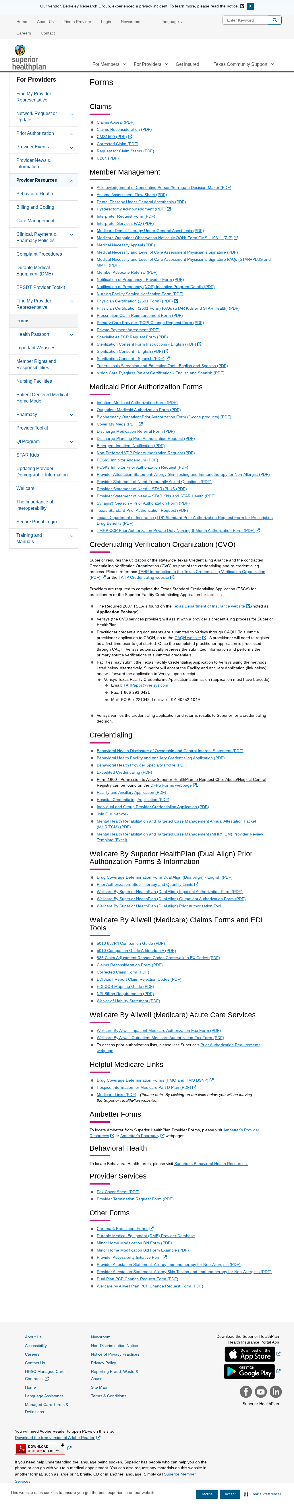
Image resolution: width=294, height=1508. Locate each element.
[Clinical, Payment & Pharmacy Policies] (71, 234)
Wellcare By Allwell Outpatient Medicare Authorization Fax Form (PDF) (160, 1037)
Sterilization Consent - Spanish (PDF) (134, 358)
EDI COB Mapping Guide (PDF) (125, 986)
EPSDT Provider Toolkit (40, 287)
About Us (45, 21)
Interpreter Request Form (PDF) (126, 216)
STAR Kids (27, 455)
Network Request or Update (36, 116)
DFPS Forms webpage (174, 785)
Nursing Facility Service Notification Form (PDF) (140, 294)
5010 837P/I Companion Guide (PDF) (131, 943)
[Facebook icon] (245, 1392)
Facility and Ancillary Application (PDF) (131, 792)
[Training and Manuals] (71, 535)
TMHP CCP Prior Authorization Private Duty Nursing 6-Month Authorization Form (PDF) (179, 530)
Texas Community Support (240, 64)
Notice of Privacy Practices (115, 1354)
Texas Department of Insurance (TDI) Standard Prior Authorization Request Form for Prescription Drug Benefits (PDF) (185, 520)
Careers (23, 33)
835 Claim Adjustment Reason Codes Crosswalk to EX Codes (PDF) (158, 957)
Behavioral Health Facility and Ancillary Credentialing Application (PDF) (161, 758)
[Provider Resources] (71, 180)
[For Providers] (166, 65)
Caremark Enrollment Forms (126, 1228)
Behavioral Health (34, 193)
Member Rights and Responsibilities (36, 364)
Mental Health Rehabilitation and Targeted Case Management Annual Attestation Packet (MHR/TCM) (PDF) (176, 824)
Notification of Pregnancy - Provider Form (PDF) (140, 279)
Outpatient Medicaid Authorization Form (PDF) (139, 409)
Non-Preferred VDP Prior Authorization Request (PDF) (146, 453)
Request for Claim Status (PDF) (125, 151)
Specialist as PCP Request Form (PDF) (132, 337)
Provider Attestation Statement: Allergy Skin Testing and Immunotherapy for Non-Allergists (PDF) (184, 1271)
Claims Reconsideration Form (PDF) (130, 965)
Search (275, 20)
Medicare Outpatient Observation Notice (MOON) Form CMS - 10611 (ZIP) (168, 237)
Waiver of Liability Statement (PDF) (128, 1001)
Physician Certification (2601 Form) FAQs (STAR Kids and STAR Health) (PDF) (168, 308)
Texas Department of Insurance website (212, 605)
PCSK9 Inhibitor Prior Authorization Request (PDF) (142, 467)
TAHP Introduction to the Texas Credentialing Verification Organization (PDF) (177, 574)
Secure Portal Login (36, 521)
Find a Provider (77, 21)
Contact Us (35, 1363)
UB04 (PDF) (108, 158)
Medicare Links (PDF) (116, 1094)
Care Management (35, 220)
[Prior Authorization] (71, 133)
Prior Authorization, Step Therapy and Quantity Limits (148, 884)
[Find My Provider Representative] (71, 300)
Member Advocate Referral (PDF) (127, 272)
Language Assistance (44, 1396)
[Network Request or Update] (71, 113)
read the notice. (227, 6)
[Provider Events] (71, 146)
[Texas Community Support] (272, 65)
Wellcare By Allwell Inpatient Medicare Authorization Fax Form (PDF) (159, 1030)
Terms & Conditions (108, 1396)
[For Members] (124, 65)
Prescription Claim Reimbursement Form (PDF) (140, 315)
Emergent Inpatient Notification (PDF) (131, 445)
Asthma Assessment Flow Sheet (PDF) (132, 194)
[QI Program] (71, 441)
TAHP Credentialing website (147, 577)
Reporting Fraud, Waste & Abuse (114, 1375)
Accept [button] (230, 1494)
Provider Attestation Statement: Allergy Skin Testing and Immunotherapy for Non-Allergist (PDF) (183, 474)
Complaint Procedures (39, 254)
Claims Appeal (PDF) (116, 122)
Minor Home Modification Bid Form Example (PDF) (143, 1250)
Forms (22, 320)
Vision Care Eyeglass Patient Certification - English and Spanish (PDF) (161, 373)
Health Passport (32, 334)
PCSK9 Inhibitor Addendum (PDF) (127, 460)
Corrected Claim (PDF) (117, 143)
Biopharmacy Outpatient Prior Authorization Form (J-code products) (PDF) (164, 417)
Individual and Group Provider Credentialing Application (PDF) (153, 806)
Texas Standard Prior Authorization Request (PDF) (142, 510)
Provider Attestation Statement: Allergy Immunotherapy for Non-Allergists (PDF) (169, 1264)
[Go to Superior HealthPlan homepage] (30, 58)
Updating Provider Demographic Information (42, 471)
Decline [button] (207, 1494)
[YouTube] (260, 1392)
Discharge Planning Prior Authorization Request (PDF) (146, 438)
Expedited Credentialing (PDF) (124, 772)
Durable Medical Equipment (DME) (34, 270)
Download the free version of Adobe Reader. (57, 1437)
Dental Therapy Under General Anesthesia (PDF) (141, 202)
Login (106, 21)
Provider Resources (36, 180)
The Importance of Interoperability (34, 505)
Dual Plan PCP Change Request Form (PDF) (137, 1279)
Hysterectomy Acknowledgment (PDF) (134, 208)
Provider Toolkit (32, 428)
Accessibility (36, 1345)
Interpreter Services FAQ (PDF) (125, 223)
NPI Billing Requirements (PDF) (125, 993)
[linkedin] (275, 1392)
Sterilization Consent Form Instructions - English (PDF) (150, 344)
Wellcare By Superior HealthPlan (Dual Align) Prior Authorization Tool (159, 906)
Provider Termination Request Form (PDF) (135, 1199)
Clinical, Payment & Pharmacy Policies (36, 237)
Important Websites (35, 347)
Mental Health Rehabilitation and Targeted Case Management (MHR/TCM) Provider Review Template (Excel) (180, 837)
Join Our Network (112, 814)
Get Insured (187, 64)
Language (169, 21)
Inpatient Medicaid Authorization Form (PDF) (137, 402)
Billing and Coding (35, 207)
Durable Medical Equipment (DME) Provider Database (146, 1235)
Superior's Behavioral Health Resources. (211, 1163)
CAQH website (191, 637)
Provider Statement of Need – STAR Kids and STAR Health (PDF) (156, 496)
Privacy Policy (103, 1363)
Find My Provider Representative (33, 96)
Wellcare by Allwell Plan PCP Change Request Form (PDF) (150, 1286)
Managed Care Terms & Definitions (46, 1408)
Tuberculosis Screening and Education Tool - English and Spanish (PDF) (162, 365)
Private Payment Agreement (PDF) (128, 329)
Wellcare (25, 488)
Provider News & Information (33, 163)
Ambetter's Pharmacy (143, 1135)
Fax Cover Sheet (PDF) (118, 1191)
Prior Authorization (35, 133)
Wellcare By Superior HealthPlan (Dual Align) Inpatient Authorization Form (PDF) (170, 891)
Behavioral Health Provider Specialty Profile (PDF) (142, 765)
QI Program (28, 441)
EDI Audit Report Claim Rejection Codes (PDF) (139, 979)
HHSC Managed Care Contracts (48, 1375)
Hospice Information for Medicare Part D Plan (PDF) (147, 1087)
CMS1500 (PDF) (115, 136)
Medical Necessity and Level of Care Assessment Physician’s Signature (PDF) (167, 252)
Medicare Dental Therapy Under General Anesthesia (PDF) (150, 230)
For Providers (147, 64)
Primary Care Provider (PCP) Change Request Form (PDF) (150, 322)
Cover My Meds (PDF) (120, 423)
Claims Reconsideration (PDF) (124, 129)
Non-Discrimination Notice (114, 1345)
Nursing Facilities (34, 381)
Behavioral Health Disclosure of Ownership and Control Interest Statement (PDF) (170, 750)
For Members (105, 64)
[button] (263, 1494)
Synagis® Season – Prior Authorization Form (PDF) (143, 503)
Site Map (99, 1387)
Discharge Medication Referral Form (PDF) (136, 431)
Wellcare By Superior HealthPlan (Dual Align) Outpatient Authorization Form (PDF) (171, 898)
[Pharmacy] (71, 414)
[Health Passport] (71, 334)
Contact (48, 33)
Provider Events (32, 146)
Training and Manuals (29, 538)
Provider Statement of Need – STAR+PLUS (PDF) (142, 488)
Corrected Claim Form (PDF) (123, 972)
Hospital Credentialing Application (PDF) (133, 799)
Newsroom (130, 21)
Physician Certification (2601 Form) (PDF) (138, 300)
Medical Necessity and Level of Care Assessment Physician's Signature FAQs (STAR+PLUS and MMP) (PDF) (184, 262)
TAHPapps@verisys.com (145, 685)
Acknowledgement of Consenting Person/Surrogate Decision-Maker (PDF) (164, 187)
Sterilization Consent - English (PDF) (133, 351)
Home (21, 21)
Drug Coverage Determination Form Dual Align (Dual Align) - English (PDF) (165, 877)
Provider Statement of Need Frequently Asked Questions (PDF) (154, 481)
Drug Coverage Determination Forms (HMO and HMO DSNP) (156, 1080)
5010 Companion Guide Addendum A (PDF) (136, 950)
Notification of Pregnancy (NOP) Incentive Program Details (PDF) (156, 286)
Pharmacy (26, 414)
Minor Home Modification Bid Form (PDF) (134, 1243)
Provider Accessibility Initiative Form (132, 1257)
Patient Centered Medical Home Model (42, 397)
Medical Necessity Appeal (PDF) (126, 245)
